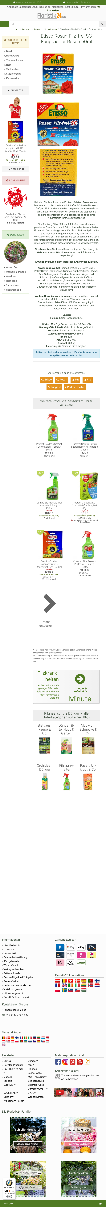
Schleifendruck (36, 1080)
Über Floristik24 (11, 945)
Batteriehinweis (11, 973)
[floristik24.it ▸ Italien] (78, 985)
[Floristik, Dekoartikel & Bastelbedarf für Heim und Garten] (53, 16)
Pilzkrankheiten (50, 29)
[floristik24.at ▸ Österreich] (58, 981)
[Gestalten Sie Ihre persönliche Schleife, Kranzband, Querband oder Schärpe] (27, 1135)
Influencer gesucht (13, 993)
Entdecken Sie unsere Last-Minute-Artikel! (15, 218)
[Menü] (14, 1179)
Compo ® (33, 1061)
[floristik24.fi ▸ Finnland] (97, 981)
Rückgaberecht (11, 961)
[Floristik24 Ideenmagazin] (87, 1062)
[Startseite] (16, 29)
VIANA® (32, 1092)
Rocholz (7, 1080)
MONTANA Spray (37, 1077)
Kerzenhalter (13, 78)
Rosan (63, 379)
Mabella (7, 1077)
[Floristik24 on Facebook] (58, 1062)
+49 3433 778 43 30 (17, 1014)
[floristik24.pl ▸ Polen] (58, 990)
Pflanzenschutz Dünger (30, 29)
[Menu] (4, 24)
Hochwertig (12, 55)
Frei (88, 379)
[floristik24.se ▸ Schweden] (65, 990)
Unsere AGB (10, 953)
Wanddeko (11, 276)
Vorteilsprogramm (12, 989)
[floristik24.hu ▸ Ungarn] (84, 990)
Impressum (9, 949)
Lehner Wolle (35, 1073)
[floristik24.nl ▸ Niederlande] (97, 985)
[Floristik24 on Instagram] (65, 1062)
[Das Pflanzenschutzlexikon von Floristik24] (27, 1179)
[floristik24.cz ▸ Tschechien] (78, 990)
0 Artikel (8, 1203)
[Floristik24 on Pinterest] (73, 1062)
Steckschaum (13, 73)
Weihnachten (13, 69)
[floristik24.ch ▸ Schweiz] (71, 981)
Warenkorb (89, 6)
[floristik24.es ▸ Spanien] (84, 981)
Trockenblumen (14, 60)
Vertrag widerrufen (13, 969)
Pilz (76, 379)
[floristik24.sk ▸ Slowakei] (71, 990)
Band (9, 51)
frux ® (31, 1065)
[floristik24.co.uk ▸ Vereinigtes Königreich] (65, 985)
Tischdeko (11, 280)
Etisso (48, 379)
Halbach (32, 1069)
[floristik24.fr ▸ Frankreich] (58, 985)
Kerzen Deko (12, 267)
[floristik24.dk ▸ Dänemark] (78, 981)
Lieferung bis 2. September (79, 2)
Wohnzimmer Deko (15, 271)
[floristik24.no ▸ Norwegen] (91, 985)
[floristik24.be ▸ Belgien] (65, 981)
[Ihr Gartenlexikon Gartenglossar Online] (78, 1179)
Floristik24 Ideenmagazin (16, 997)
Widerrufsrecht (11, 965)
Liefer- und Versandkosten (17, 985)
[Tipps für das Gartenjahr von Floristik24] (78, 1135)
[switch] (9, 1196)
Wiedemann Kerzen (13, 1100)
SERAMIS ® (9, 1084)
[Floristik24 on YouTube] (80, 1062)
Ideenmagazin (13, 289)
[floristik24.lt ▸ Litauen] (84, 985)
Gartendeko (11, 285)
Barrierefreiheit (11, 981)
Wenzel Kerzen (36, 1096)
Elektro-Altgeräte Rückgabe (18, 977)
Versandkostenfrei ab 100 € (28, 2)
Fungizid (55, 387)
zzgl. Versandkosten (66, 650)
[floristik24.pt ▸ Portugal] (91, 981)
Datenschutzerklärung (15, 957)
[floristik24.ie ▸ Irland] (71, 985)
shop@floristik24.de (15, 1009)
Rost (8, 64)
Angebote (17, 90)
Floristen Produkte (13, 1065)
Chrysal (7, 1061)
